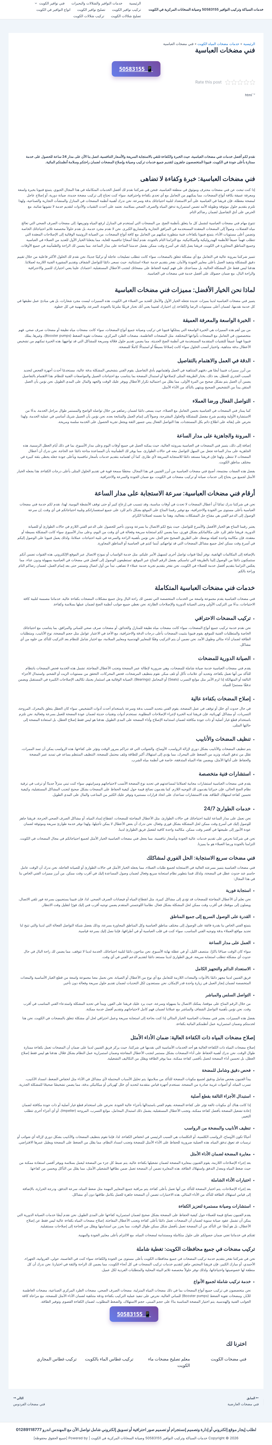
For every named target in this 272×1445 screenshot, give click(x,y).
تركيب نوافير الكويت (126, 9)
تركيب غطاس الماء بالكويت (109, 1359)
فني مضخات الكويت (228, 1359)
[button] (37, 3)
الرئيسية (135, 3)
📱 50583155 (136, 69)
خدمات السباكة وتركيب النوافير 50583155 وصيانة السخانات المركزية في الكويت (206, 9)
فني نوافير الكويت (52, 3)
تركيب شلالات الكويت (88, 16)
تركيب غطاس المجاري (57, 1359)
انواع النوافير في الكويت (53, 9)
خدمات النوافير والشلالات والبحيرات (96, 3)
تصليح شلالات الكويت (126, 16)
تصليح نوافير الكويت (91, 9)
